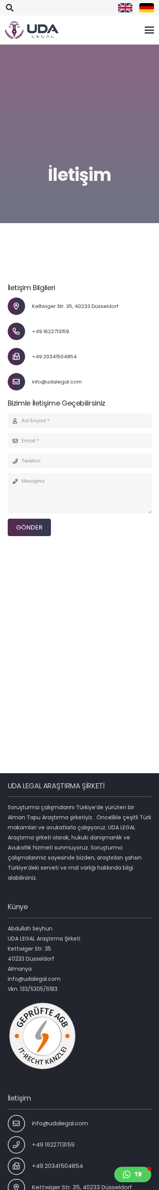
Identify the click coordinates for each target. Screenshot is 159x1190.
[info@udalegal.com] (20, 381)
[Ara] (9, 7)
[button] (132, 1174)
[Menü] (149, 30)
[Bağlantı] (125, 8)
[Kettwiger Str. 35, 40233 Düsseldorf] (20, 306)
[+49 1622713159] (20, 331)
